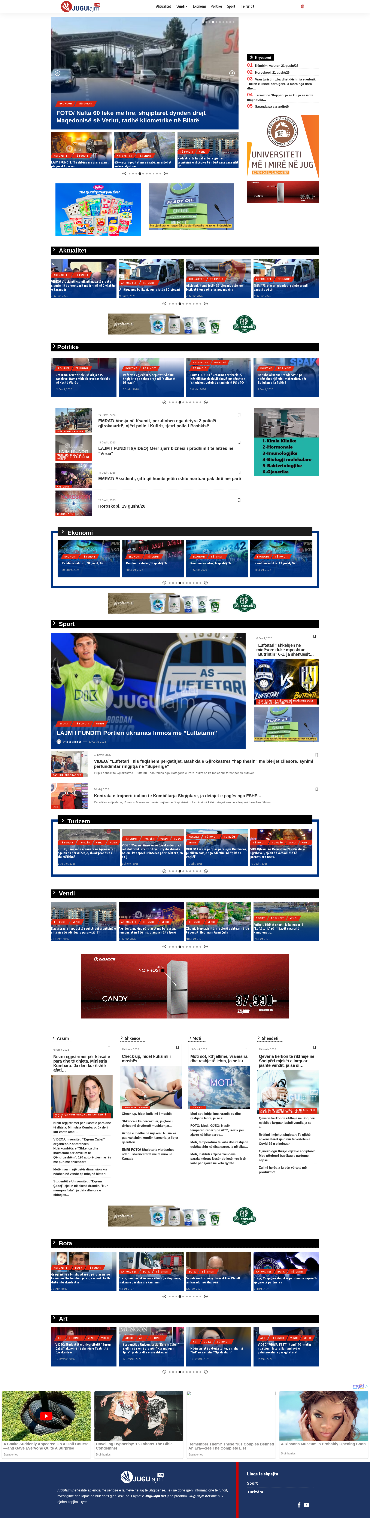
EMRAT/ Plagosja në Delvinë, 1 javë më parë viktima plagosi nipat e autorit (283, 287)
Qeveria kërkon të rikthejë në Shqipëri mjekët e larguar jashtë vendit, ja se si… (286, 1061)
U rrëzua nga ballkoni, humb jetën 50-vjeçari (82, 289)
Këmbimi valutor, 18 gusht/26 (82, 563)
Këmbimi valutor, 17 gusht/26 (146, 563)
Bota (78, 1271)
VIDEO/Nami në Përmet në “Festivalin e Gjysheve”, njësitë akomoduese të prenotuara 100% (213, 853)
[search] (310, 6)
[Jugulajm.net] (82, 6)
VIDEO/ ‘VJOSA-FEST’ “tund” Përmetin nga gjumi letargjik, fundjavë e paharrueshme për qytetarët (216, 1348)
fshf (56, 807)
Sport (64, 716)
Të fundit (67, 103)
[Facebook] (299, 1505)
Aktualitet (61, 156)
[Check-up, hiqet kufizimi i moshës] (151, 1087)
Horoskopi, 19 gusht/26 (121, 506)
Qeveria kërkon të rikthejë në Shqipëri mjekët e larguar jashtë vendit (287, 1111)
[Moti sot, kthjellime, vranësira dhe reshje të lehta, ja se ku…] (219, 1087)
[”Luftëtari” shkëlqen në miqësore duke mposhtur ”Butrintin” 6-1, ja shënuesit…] (286, 682)
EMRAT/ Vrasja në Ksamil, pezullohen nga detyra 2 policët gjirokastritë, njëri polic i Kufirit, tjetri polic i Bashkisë (157, 423)
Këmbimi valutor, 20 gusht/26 (198, 166)
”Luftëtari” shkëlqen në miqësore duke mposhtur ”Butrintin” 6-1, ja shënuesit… (285, 650)
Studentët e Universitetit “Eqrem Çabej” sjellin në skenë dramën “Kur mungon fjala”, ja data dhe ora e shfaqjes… (83, 1348)
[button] (202, 22)
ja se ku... (198, 1107)
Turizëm (86, 103)
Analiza (129, 837)
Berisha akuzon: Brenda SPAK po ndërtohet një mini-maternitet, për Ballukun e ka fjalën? (214, 378)
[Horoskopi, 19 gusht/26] (73, 503)
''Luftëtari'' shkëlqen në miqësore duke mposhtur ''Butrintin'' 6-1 (286, 701)
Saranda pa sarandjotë (272, 106)
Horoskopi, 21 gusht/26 (272, 72)
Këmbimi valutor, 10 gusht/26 (275, 563)
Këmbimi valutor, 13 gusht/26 (210, 563)
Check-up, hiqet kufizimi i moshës (146, 1058)
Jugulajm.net (73, 741)
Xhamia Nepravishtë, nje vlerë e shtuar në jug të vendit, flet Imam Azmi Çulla (150, 930)
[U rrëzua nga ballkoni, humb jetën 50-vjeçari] (83, 278)
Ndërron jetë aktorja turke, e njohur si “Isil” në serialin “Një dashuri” (149, 1350)
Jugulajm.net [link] (67, 1490)
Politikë (64, 368)
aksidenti (63, 486)
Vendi (103, 103)
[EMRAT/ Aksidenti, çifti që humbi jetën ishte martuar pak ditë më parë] (73, 475)
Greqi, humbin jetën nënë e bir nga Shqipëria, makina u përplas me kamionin (82, 1280)
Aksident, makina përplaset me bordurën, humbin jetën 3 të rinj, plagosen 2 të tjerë (79, 930)
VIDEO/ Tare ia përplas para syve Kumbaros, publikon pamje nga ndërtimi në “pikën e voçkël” (152, 853)
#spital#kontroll (136, 1107)
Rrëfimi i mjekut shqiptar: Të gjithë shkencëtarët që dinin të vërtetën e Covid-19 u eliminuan (284, 1139)
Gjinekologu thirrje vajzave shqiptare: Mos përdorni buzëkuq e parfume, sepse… (287, 1155)
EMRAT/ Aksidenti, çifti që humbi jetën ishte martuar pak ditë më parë (169, 478)
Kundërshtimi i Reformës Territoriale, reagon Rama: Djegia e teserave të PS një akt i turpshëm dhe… (284, 378)
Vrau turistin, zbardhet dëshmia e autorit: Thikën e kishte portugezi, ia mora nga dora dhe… (281, 83)
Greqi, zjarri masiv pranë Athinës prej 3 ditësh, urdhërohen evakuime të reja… (286, 1280)
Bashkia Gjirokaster (67, 775)
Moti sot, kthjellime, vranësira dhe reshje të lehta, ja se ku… (218, 1058)
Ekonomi (186, 159)
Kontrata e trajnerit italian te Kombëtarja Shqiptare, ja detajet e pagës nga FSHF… (177, 795)
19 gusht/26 (65, 514)
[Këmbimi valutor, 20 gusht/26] (208, 150)
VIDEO (113, 838)
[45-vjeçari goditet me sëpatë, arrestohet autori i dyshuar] (81, 150)
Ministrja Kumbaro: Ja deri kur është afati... (80, 1115)
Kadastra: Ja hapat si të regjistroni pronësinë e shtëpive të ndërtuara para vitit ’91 (144, 162)
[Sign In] (302, 6)
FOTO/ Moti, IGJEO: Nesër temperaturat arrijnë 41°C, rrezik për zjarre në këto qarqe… (217, 1130)
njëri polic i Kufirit (70, 431)
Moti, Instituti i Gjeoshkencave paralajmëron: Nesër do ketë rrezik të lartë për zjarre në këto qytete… (218, 1158)
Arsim (62, 1338)
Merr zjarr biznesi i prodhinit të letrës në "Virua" (73, 456)
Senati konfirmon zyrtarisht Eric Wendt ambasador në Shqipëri (146, 1280)
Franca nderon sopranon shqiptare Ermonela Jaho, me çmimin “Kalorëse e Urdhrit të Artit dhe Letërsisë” (284, 1348)
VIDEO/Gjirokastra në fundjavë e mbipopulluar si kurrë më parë (272, 855)
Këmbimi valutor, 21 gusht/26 (276, 65)
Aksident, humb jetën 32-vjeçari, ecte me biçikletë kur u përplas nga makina (147, 287)
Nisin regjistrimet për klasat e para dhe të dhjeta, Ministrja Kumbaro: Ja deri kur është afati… (81, 1063)
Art (74, 1338)
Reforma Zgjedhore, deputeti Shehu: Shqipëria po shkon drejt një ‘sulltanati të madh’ (82, 378)
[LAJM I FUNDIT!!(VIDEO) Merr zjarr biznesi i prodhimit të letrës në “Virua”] (73, 448)
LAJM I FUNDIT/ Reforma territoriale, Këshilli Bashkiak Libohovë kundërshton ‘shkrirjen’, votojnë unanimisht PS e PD (150, 378)
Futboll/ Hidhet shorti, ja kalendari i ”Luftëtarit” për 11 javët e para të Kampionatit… (210, 928)
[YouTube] (306, 1505)
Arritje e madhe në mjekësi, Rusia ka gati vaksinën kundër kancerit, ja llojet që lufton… (150, 1137)
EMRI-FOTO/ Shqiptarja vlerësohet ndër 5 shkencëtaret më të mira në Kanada (148, 1154)
